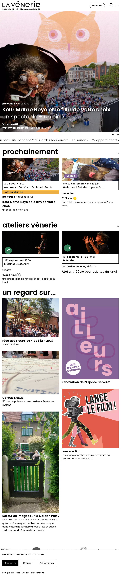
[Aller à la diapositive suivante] (118, 134)
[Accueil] (21, 5)
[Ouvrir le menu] (117, 5)
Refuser (27, 563)
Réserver (97, 5)
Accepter (10, 563)
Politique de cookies (11, 573)
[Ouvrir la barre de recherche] (111, 5)
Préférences (47, 563)
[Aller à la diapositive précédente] (113, 134)
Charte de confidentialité (33, 573)
